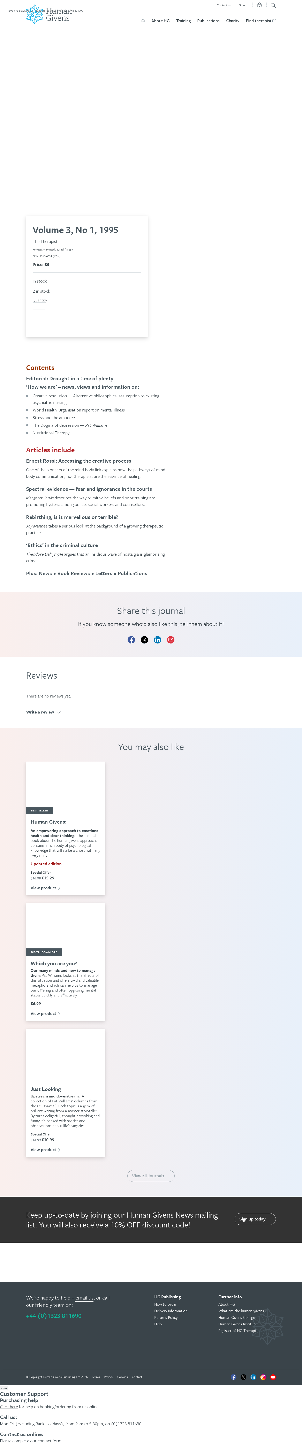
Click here (9, 1406)
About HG (160, 20)
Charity (232, 20)
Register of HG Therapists (239, 1330)
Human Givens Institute (237, 1324)
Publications (208, 20)
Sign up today (252, 1219)
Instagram (263, 1377)
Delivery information (171, 1310)
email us (84, 1297)
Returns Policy (166, 1317)
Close (4, 1388)
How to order (165, 1304)
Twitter (243, 1377)
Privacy (108, 1376)
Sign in (243, 5)
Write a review (40, 712)
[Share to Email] (170, 639)
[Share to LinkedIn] (157, 639)
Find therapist (258, 20)
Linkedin (253, 1377)
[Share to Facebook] (131, 639)
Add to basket (50, 321)
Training (183, 20)
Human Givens (143, 20)
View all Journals (148, 1176)
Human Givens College (236, 1317)
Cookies (122, 1376)
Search (273, 5)
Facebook (233, 1377)
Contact (137, 1376)
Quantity (40, 300)
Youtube (273, 1377)
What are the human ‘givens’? (242, 1310)
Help (158, 1324)
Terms (96, 1376)
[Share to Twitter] (144, 639)
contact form (49, 1441)
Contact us (224, 5)
